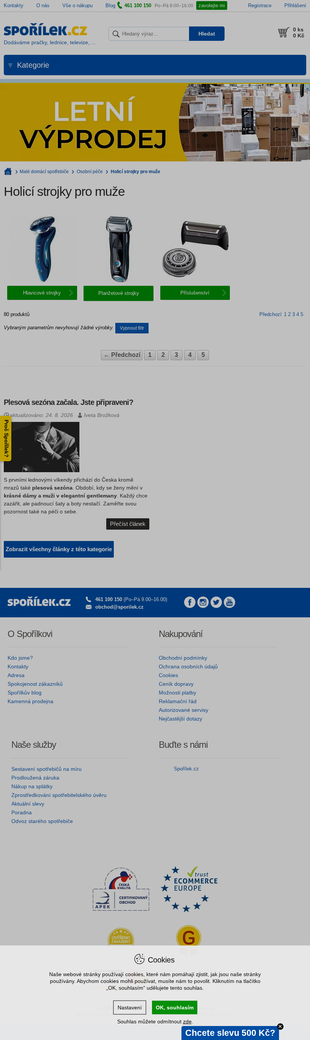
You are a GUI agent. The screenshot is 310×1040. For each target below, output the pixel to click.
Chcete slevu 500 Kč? (230, 1033)
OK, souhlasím (175, 1007)
